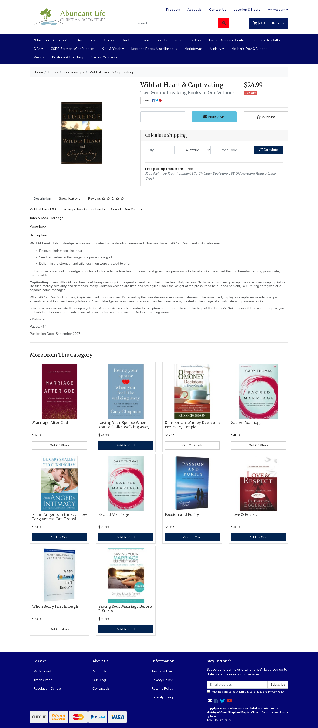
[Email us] (210, 701)
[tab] (42, 198)
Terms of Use (162, 671)
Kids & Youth (111, 49)
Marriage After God (50, 422)
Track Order (43, 680)
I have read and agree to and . (247, 691)
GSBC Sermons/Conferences (73, 49)
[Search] (224, 23)
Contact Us (217, 9)
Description (42, 198)
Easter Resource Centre (227, 40)
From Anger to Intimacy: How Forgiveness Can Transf (59, 516)
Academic (85, 40)
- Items (269, 23)
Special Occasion (104, 57)
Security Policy (162, 697)
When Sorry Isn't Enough (55, 606)
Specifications (69, 198)
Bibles (107, 40)
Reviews (95, 198)
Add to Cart (126, 445)
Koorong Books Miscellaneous (154, 49)
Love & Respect (245, 514)
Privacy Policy (162, 680)
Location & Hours (247, 9)
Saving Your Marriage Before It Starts (125, 608)
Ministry (215, 49)
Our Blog (99, 680)
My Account (276, 9)
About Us (194, 9)
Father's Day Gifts (266, 40)
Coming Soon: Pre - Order (162, 40)
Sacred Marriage (246, 422)
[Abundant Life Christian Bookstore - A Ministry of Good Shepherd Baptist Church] (70, 16)
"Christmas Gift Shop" (50, 40)
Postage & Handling (67, 57)
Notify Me (216, 116)
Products (173, 9)
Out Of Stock (59, 445)
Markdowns (194, 49)
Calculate (270, 150)
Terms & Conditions (250, 691)
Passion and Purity (182, 514)
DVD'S (194, 40)
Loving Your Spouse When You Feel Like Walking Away (123, 424)
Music (38, 57)
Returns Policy (162, 688)
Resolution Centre (47, 688)
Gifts (37, 49)
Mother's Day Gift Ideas (249, 49)
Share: (147, 100)
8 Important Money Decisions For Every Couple (192, 424)
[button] (266, 116)
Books (127, 40)
